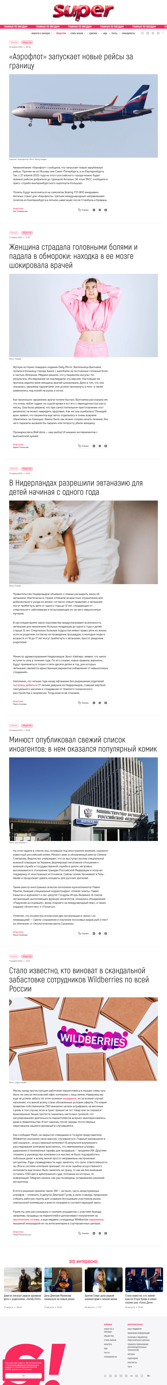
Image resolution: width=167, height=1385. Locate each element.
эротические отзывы (26, 1219)
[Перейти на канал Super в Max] (142, 33)
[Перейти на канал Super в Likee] (141, 1375)
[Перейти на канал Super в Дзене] (126, 1375)
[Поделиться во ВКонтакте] (94, 210)
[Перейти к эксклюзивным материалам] (83, 27)
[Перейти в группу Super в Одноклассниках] (158, 33)
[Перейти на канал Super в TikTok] (136, 1375)
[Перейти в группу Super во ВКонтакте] (147, 33)
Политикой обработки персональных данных (22, 1366)
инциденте (70, 1098)
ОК (23, 1375)
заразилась (96, 1219)
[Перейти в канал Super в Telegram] (153, 33)
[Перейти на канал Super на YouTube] (131, 1375)
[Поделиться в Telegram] (99, 210)
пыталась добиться (25, 685)
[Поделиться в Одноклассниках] (105, 210)
